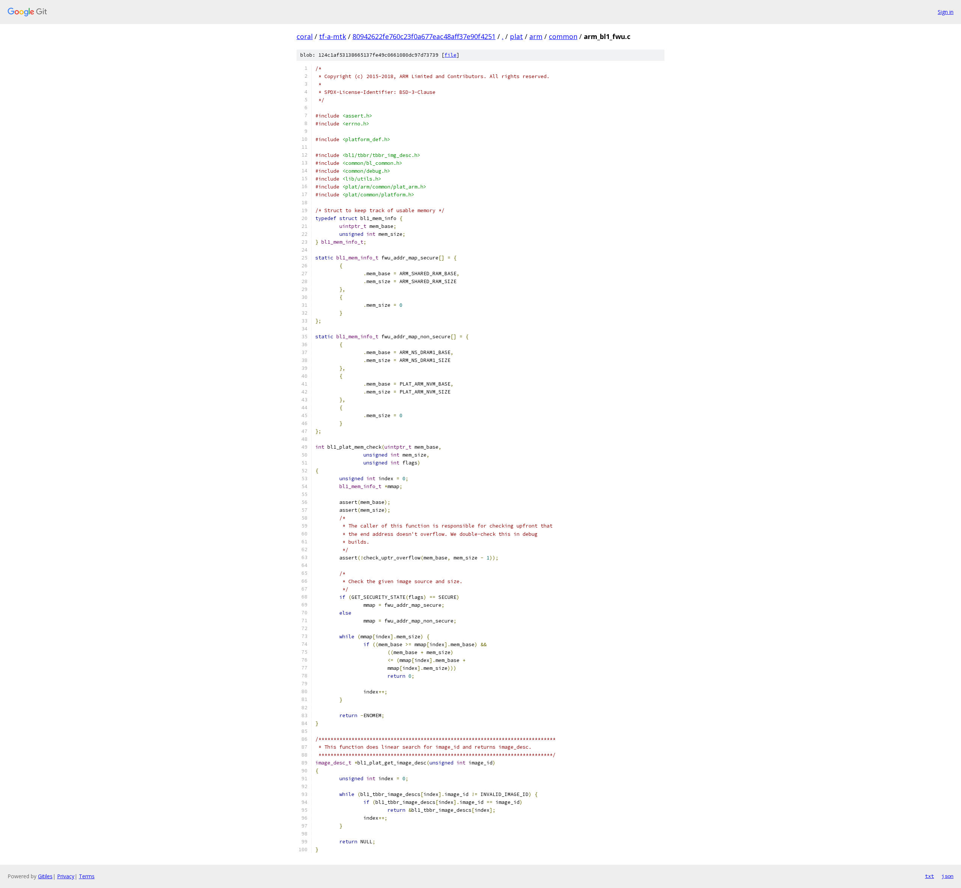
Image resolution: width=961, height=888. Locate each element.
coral (305, 36)
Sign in (945, 11)
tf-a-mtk (332, 36)
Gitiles (45, 876)
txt (929, 876)
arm (535, 36)
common (563, 36)
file (450, 55)
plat (516, 36)
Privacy (65, 876)
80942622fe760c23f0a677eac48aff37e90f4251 (424, 36)
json (947, 876)
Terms (87, 876)
